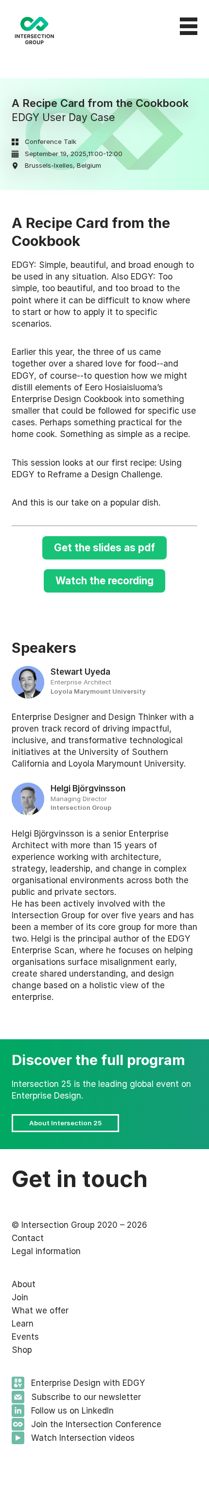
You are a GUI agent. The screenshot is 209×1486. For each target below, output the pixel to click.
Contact (28, 1238)
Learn (23, 1324)
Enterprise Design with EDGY (88, 1383)
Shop (22, 1350)
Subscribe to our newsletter (86, 1397)
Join (20, 1297)
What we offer (40, 1310)
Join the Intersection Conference (96, 1424)
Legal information (46, 1251)
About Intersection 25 (65, 1123)
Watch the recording (104, 581)
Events (25, 1337)
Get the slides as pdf (104, 548)
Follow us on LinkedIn (72, 1411)
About (23, 1284)
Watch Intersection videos (83, 1438)
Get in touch (80, 1179)
